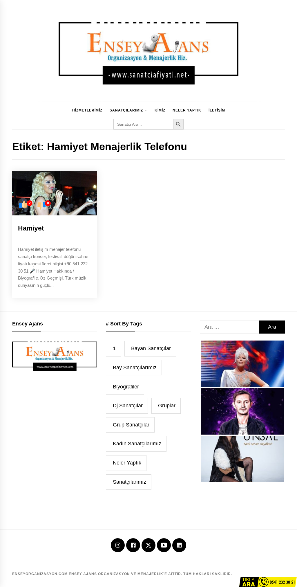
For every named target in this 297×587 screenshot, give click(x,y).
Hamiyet (31, 228)
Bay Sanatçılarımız (135, 367)
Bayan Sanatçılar (151, 348)
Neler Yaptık (187, 110)
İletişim (217, 110)
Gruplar (166, 405)
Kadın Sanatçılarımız (137, 443)
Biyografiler (126, 387)
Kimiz (160, 110)
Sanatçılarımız (126, 110)
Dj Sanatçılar (128, 405)
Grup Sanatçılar (131, 425)
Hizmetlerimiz (87, 110)
